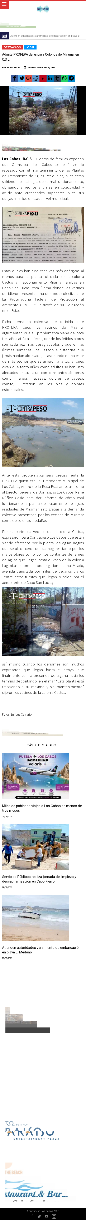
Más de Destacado (41, 745)
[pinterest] (43, 78)
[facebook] (14, 78)
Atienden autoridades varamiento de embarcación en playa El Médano (41, 949)
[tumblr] (57, 78)
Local (30, 47)
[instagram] (54, 1216)
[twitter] (21, 78)
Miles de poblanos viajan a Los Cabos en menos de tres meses (42, 808)
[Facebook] (32, 1216)
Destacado (12, 47)
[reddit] (35, 78)
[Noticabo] (43, 4)
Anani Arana (13, 67)
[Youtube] (46, 1216)
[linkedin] (50, 78)
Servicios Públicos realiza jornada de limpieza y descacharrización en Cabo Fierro (39, 879)
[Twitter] (39, 1216)
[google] (28, 78)
